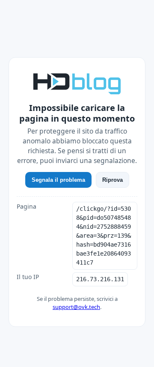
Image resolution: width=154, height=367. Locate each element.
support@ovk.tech (76, 307)
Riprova (112, 180)
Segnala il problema (58, 180)
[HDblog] (77, 83)
